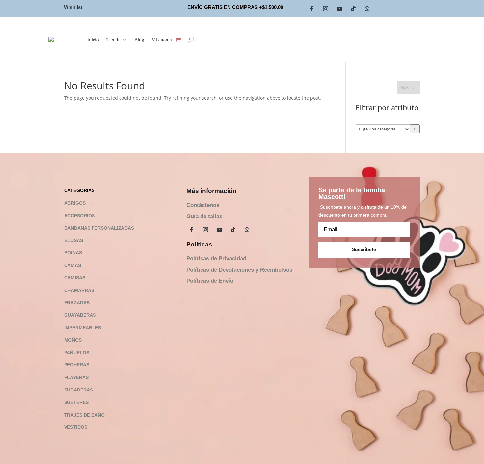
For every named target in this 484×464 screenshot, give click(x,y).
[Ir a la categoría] (415, 128)
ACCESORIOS (79, 215)
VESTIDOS (75, 427)
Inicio (93, 39)
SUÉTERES (76, 402)
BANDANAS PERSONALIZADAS (99, 228)
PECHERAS (76, 364)
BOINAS (73, 252)
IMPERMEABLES (82, 327)
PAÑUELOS (76, 352)
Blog (139, 39)
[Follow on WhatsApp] (367, 8)
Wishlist (73, 7)
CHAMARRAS (79, 290)
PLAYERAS (76, 377)
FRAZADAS (77, 302)
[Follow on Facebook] (312, 8)
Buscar (408, 87)
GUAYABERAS (80, 315)
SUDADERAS (78, 389)
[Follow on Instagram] (325, 8)
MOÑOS (73, 340)
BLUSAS (73, 240)
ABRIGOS (75, 203)
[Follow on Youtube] (339, 8)
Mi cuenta (161, 39)
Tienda (113, 39)
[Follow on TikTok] (353, 8)
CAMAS (72, 265)
